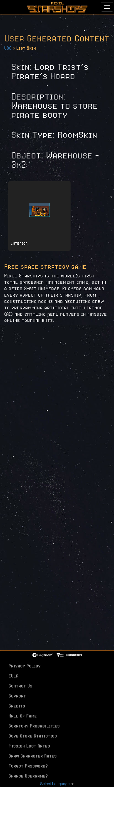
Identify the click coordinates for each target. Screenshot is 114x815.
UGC (8, 48)
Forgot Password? (28, 766)
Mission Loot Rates (29, 746)
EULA (14, 676)
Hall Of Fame (23, 716)
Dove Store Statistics (33, 736)
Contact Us (20, 686)
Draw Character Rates (33, 756)
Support (17, 696)
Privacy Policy (25, 666)
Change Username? (28, 776)
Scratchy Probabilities (34, 726)
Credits (17, 706)
